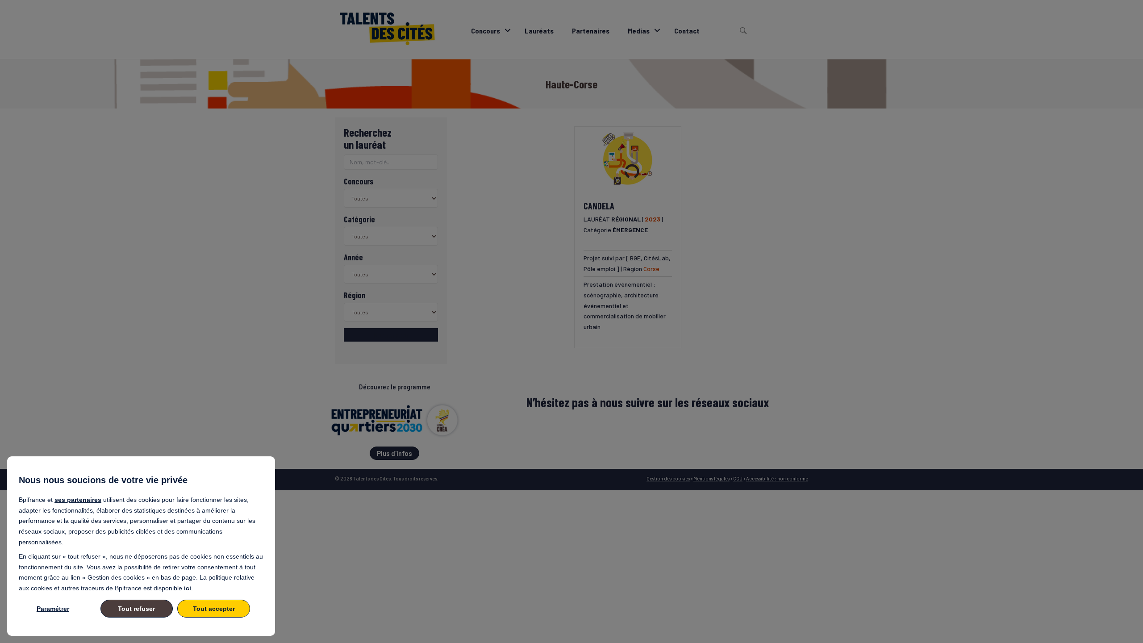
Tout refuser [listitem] (136, 608)
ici (187, 588)
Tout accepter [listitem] (214, 608)
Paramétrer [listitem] (53, 608)
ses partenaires (77, 499)
